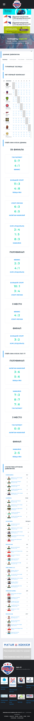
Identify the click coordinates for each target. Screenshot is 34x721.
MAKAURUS (17, 243)
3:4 (24, 97)
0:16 (13, 101)
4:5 (29, 87)
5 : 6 (17, 376)
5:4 (16, 104)
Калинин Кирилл (15, 555)
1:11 (13, 111)
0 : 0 (17, 428)
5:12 (21, 111)
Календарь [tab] (13, 59)
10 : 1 (17, 286)
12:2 (24, 87)
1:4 (13, 94)
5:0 (18, 85)
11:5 (24, 85)
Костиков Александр (16, 574)
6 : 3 (17, 206)
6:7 (18, 108)
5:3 (21, 83)
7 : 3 (17, 395)
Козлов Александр (16, 562)
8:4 (24, 134)
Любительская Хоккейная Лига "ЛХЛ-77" (12, 712)
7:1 (24, 92)
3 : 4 (17, 291)
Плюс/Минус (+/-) (10, 567)
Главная (9, 41)
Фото (28, 716)
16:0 (18, 87)
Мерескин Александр (17, 493)
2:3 (21, 85)
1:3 (16, 87)
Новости (12, 716)
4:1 (16, 85)
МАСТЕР (27, 43)
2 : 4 (17, 229)
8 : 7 (17, 399)
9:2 (18, 90)
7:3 (26, 111)
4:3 (26, 101)
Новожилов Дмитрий (16, 508)
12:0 (24, 122)
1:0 (18, 136)
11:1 (24, 83)
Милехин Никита (15, 597)
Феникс (17, 169)
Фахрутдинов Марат (16, 593)
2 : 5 (17, 453)
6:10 (29, 113)
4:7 (13, 97)
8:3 (24, 94)
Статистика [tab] (29, 59)
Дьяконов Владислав (16, 551)
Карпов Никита (15, 558)
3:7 (24, 118)
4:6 (26, 99)
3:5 (26, 94)
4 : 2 (17, 315)
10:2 (24, 120)
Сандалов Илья (15, 601)
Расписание (20, 717)
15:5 (24, 136)
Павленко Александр (16, 477)
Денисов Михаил (15, 547)
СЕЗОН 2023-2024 (22, 41)
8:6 (16, 106)
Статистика (13, 717)
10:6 (24, 127)
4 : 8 (17, 188)
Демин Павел (14, 582)
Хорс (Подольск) (17, 226)
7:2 (26, 134)
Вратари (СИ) (9, 614)
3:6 (16, 99)
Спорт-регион (17, 203)
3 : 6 (17, 372)
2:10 (27, 113)
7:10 (21, 101)
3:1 (13, 90)
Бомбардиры (9, 475)
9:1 (21, 87)
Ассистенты (9, 521)
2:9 (16, 101)
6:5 (16, 83)
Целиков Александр (16, 624)
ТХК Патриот (17, 157)
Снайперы (8, 498)
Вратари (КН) (9, 544)
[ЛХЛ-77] (17, 30)
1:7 (16, 111)
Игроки (16, 716)
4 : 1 (17, 165)
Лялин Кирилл (15, 570)
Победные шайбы (11, 590)
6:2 (16, 97)
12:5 (24, 108)
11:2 (24, 132)
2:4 (21, 90)
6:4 (18, 122)
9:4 (24, 101)
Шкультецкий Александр (17, 535)
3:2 (29, 83)
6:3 (18, 94)
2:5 (29, 92)
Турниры (14, 41)
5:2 (26, 104)
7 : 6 (17, 404)
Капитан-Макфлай (17, 215)
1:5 (29, 97)
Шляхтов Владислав (16, 489)
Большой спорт (17, 180)
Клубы (20, 716)
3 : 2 (17, 339)
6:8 (21, 94)
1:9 (13, 108)
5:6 (13, 92)
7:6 (21, 97)
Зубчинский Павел (16, 481)
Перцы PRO (17, 192)
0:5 (26, 90)
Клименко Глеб (15, 609)
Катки (25, 716)
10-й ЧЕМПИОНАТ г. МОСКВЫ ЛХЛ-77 (15, 43)
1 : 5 (17, 234)
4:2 (29, 85)
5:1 (26, 83)
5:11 (13, 113)
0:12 (27, 115)
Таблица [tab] (4, 59)
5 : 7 (17, 161)
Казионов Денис (15, 512)
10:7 (18, 106)
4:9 (18, 111)
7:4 (18, 83)
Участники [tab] (21, 59)
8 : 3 (17, 239)
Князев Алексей (15, 485)
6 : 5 (17, 211)
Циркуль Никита (15, 616)
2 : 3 (17, 263)
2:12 (13, 115)
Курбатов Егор (15, 605)
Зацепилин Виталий (16, 539)
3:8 (16, 113)
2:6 (18, 92)
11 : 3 (17, 183)
